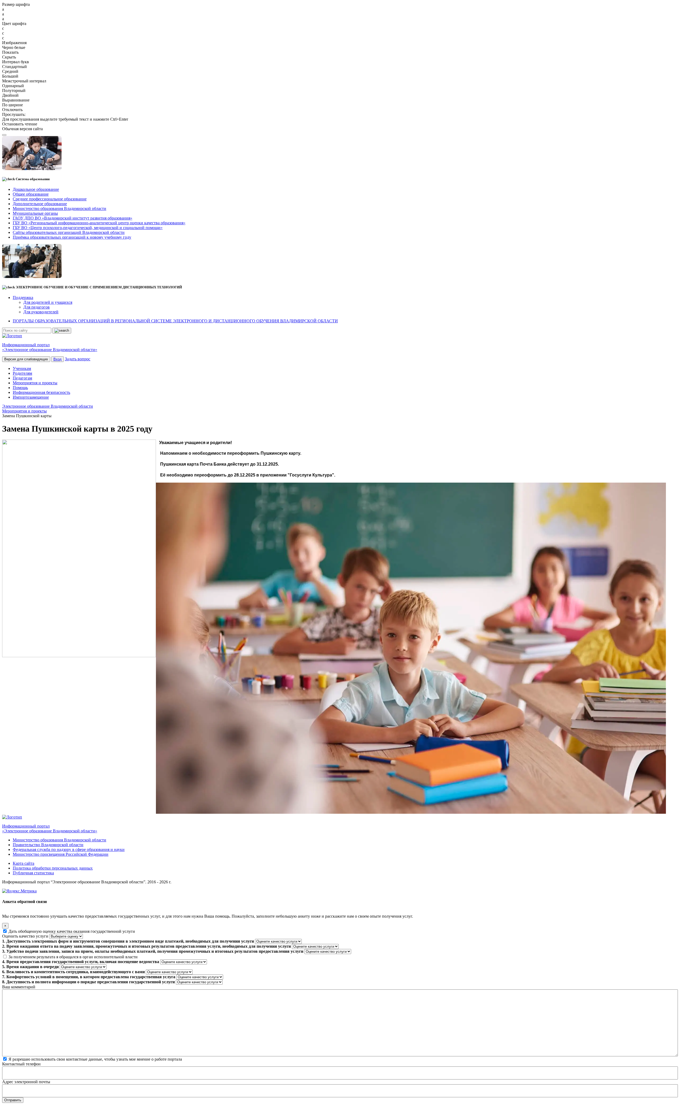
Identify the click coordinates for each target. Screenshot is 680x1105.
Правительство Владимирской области (48, 844)
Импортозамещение (31, 397)
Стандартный (14, 66)
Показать (10, 52)
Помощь (20, 387)
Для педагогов (36, 307)
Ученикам (22, 368)
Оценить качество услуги (25, 936)
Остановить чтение (19, 124)
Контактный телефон (21, 1064)
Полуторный (14, 90)
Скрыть (9, 57)
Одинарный (13, 85)
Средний (10, 71)
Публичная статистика (33, 873)
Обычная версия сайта (22, 128)
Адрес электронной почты (26, 1081)
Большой (10, 76)
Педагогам (22, 378)
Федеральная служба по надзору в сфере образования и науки (69, 849)
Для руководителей (40, 312)
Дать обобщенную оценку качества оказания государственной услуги (71, 931)
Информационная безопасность (41, 392)
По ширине (12, 105)
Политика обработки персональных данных (53, 868)
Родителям (22, 373)
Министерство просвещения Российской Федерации (60, 854)
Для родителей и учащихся (47, 302)
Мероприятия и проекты (35, 383)
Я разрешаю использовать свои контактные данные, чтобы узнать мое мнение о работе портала (95, 1059)
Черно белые (13, 47)
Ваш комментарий (18, 987)
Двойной (10, 95)
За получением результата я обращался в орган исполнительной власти (73, 957)
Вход (57, 359)
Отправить (12, 1100)
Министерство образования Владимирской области (59, 840)
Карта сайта (23, 863)
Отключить (12, 109)
